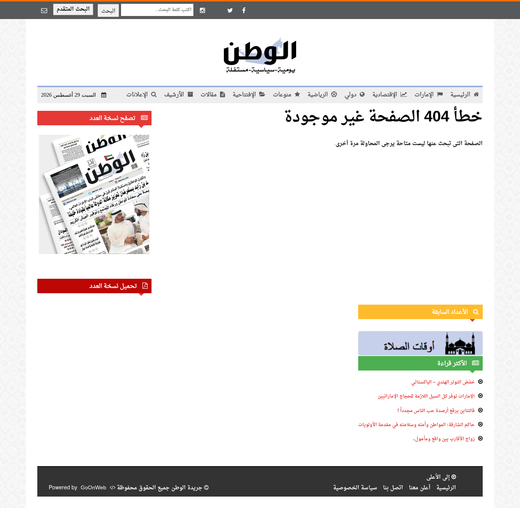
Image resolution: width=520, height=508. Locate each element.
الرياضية (318, 95)
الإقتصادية (385, 95)
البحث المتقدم (73, 9)
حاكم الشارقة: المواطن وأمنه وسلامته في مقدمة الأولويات (416, 425)
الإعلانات (137, 95)
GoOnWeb (93, 488)
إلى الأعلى (438, 477)
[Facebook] (243, 10)
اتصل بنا (393, 488)
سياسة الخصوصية (355, 488)
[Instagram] (202, 10)
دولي (351, 95)
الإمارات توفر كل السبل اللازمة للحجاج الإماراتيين (426, 396)
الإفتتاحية (245, 95)
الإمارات (425, 95)
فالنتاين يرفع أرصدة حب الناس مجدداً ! (436, 411)
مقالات (209, 95)
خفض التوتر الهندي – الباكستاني (443, 382)
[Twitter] (230, 10)
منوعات (283, 95)
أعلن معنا (420, 488)
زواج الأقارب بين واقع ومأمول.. (444, 439)
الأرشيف (174, 95)
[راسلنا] (44, 10)
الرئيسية (461, 95)
